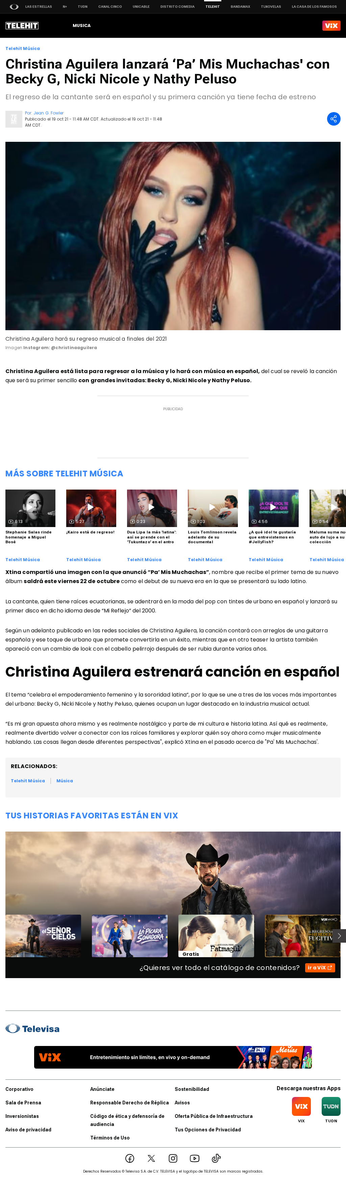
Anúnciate (102, 1089)
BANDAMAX (240, 6)
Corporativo (19, 1089)
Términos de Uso (110, 1138)
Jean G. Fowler (48, 113)
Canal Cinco (110, 6)
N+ (65, 6)
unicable (141, 6)
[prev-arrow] (1, 936)
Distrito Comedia (177, 6)
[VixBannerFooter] (173, 1057)
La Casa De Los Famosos (314, 6)
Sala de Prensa (23, 1102)
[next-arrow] (339, 936)
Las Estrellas (38, 6)
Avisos (182, 1102)
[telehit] (22, 26)
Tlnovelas (271, 6)
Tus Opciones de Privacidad (208, 1129)
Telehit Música (22, 48)
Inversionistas (22, 1116)
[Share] (334, 119)
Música (64, 781)
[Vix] (331, 26)
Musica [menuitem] (82, 25)
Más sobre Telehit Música (64, 473)
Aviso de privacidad (28, 1129)
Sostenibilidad (192, 1089)
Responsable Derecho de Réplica (129, 1102)
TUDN (83, 6)
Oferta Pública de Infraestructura (214, 1116)
